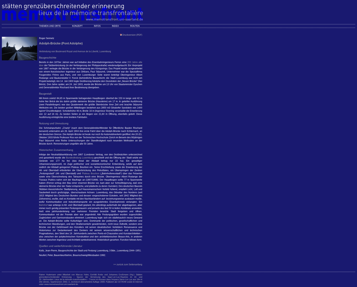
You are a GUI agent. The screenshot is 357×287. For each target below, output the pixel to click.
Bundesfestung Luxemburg (80, 157)
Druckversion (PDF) (132, 35)
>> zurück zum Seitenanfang (127, 264)
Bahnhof (43, 205)
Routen (135, 26)
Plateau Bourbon (90, 173)
